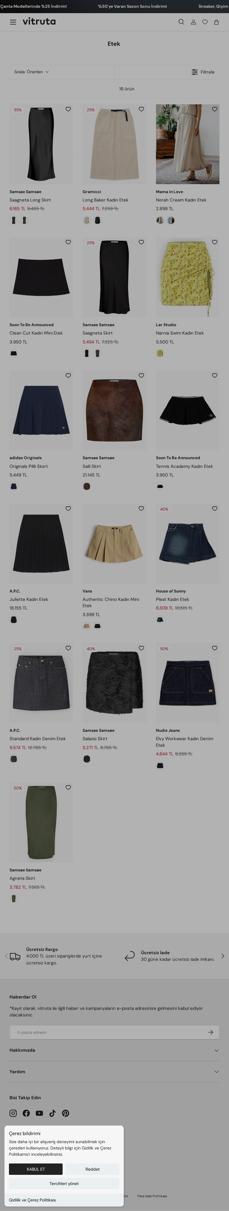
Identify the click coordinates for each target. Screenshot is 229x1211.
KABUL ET (36, 1169)
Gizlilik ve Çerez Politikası (32, 1200)
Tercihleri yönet (64, 1183)
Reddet (93, 1169)
